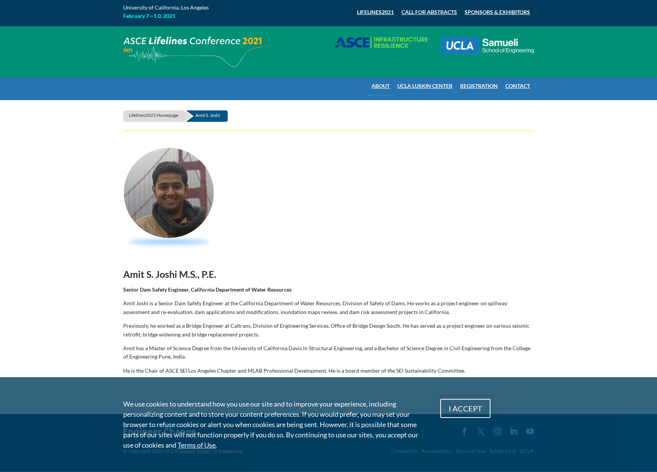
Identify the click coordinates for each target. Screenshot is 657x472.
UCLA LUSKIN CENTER (424, 86)
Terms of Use (197, 445)
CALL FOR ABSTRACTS (429, 12)
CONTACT (517, 86)
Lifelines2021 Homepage (153, 115)
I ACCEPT (465, 408)
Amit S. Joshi (207, 115)
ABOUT (380, 86)
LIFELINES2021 (375, 12)
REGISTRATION (479, 86)
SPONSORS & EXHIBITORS (497, 12)
